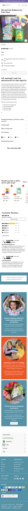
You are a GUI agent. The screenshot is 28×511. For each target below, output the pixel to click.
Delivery (3, 464)
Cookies (15, 506)
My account (16, 471)
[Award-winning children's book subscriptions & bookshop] (14, 305)
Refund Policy (4, 506)
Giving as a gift (5, 125)
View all (25, 182)
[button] (4, 48)
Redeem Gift (17, 466)
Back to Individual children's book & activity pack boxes (14, 278)
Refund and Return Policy (7, 141)
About (2, 471)
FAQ (2, 462)
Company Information (6, 508)
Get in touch (14, 423)
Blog (2, 468)
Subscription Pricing (18, 462)
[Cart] (22, 5)
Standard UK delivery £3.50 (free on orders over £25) (12, 120)
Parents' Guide (17, 464)
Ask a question (5, 132)
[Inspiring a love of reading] (14, 349)
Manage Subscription (19, 468)
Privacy (10, 506)
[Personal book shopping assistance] (14, 393)
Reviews (3, 466)
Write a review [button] (14, 219)
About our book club (6, 128)
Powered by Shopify (16, 508)
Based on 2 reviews (6, 217)
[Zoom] (25, 40)
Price (2, 52)
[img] (10, 240)
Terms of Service (19, 504)
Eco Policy (20, 506)
